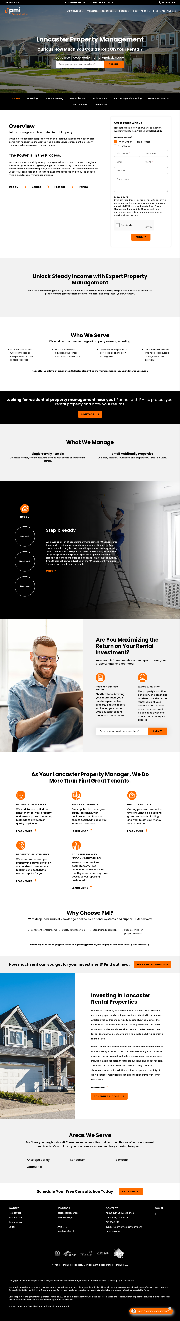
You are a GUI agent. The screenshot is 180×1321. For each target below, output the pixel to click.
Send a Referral (65, 1231)
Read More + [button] (127, 1088)
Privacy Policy (127, 1280)
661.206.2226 (169, 2)
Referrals (124, 10)
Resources (107, 10)
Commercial (15, 1222)
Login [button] (12, 1226)
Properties (93, 10)
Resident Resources (68, 1212)
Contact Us (90, 414)
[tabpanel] (82, 550)
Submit (114, 64)
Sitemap (114, 1280)
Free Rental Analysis (165, 10)
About (144, 10)
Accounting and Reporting (127, 98)
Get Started (130, 1191)
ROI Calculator (80, 104)
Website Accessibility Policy (136, 1290)
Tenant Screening (53, 98)
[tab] (25, 511)
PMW (104, 1280)
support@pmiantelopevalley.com (124, 1226)
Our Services (74, 10)
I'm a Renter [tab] (143, 141)
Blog (135, 10)
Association (15, 1217)
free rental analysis (153, 964)
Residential (15, 1212)
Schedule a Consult (109, 1096)
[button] (155, 1214)
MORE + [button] (82, 571)
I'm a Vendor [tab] (124, 146)
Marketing (32, 98)
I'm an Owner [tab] (125, 141)
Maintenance (100, 98)
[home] (16, 11)
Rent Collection (78, 98)
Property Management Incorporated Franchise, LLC (101, 1264)
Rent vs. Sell (101, 104)
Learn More (24, 831)
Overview (15, 98)
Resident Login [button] (65, 1217)
